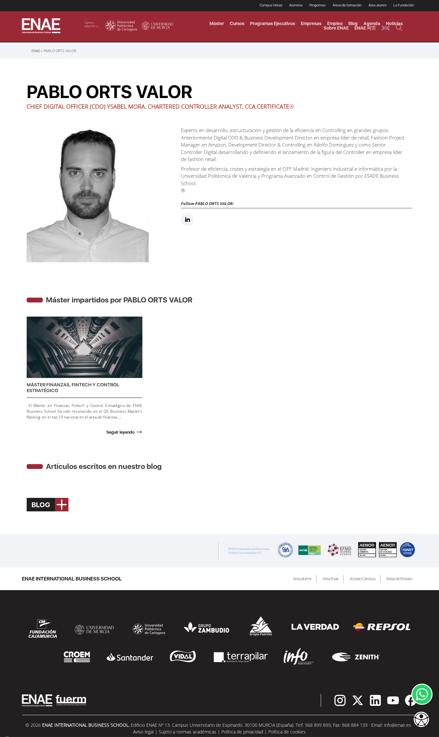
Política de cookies (287, 732)
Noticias (394, 23)
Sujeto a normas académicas (187, 732)
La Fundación (403, 5)
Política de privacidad (242, 732)
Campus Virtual (271, 5)
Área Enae (330, 579)
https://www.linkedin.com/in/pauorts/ (187, 219)
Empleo (335, 23)
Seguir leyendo (120, 432)
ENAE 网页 (365, 28)
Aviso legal (143, 732)
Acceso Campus (362, 579)
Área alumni (302, 579)
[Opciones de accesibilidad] (421, 720)
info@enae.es (397, 725)
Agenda (371, 23)
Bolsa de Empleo (399, 579)
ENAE (35, 50)
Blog (353, 23)
